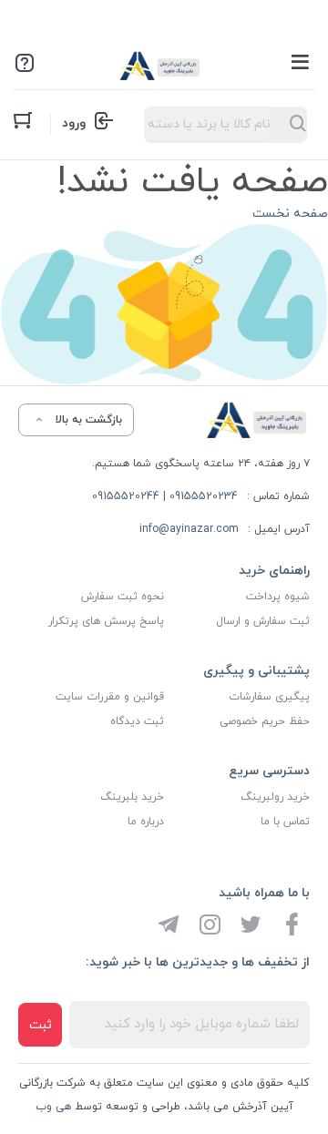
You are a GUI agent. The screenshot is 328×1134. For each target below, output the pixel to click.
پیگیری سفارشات (269, 697)
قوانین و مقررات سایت (110, 697)
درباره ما (146, 821)
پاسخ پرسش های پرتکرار (106, 621)
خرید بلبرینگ (132, 797)
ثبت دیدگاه (137, 721)
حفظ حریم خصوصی (265, 721)
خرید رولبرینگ (275, 797)
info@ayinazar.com (189, 529)
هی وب (53, 1106)
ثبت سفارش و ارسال (263, 621)
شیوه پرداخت (278, 596)
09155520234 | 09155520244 (165, 496)
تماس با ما (285, 821)
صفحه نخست (290, 213)
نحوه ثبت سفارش (122, 596)
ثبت (40, 1025)
